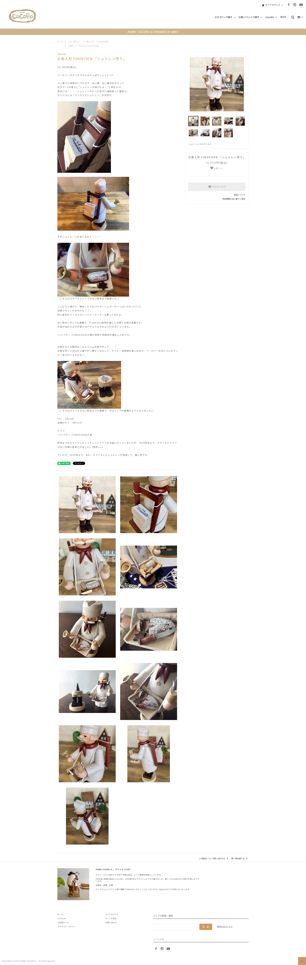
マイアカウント (272, 4)
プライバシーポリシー (66, 926)
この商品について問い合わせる (212, 858)
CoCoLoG (61, 918)
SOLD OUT (218, 186)
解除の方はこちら (225, 926)
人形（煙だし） (74, 41)
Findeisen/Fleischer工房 (88, 45)
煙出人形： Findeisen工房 (97, 41)
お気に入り (218, 168)
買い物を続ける (238, 858)
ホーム (60, 41)
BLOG (284, 16)
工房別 (71, 45)
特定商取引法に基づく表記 (233, 198)
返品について (239, 194)
